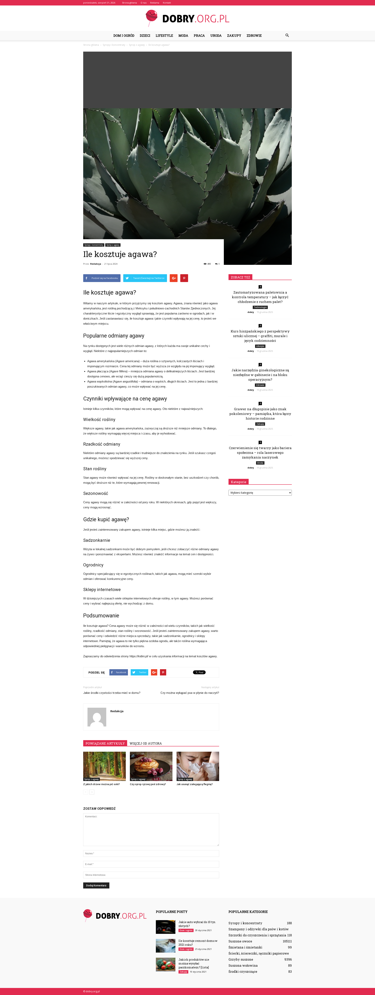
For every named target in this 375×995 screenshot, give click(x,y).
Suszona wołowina (243, 965)
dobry (250, 312)
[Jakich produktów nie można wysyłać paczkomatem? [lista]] (165, 964)
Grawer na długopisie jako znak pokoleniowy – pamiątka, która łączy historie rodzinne (260, 414)
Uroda (216, 35)
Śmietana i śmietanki (245, 947)
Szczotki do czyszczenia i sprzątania (257, 935)
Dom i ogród (123, 35)
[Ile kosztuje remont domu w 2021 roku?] (165, 946)
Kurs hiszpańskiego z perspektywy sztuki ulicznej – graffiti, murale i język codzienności (260, 336)
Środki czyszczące (243, 971)
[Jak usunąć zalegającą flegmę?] (198, 766)
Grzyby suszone (241, 959)
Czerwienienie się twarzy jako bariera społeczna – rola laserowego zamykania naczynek (260, 452)
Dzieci (145, 35)
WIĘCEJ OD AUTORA (145, 743)
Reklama (154, 2)
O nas (143, 2)
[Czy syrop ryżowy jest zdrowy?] (151, 766)
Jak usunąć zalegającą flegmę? (195, 784)
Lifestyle (164, 35)
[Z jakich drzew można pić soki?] (104, 766)
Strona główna (129, 2)
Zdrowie (254, 35)
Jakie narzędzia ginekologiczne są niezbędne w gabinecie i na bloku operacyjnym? (260, 375)
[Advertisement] (187, 79)
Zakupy (234, 35)
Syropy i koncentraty (93, 245)
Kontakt (167, 2)
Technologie (260, 307)
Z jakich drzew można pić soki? (101, 784)
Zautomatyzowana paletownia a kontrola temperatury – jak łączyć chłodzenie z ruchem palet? (260, 297)
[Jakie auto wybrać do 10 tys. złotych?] (165, 927)
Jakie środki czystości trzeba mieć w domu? (111, 693)
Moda (183, 35)
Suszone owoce (240, 941)
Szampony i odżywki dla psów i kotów (259, 929)
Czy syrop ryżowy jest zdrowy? (148, 784)
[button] (287, 35)
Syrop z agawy (112, 245)
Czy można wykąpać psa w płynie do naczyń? (190, 693)
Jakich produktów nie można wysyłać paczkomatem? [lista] (194, 963)
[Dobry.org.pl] (187, 18)
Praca (199, 35)
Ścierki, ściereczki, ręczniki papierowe (259, 953)
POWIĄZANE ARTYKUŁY (105, 743)
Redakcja (95, 263)
